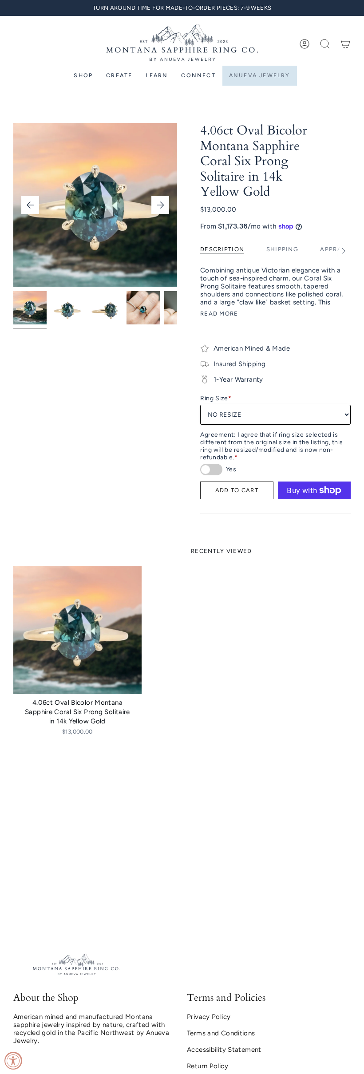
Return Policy (207, 1066)
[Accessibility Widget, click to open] (13, 1061)
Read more (219, 313)
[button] (325, 43)
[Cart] (345, 43)
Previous (30, 205)
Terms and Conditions (221, 1033)
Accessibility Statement (224, 1050)
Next (160, 205)
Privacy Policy (208, 1017)
